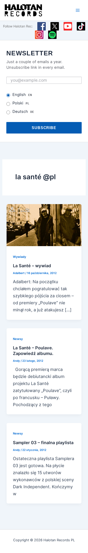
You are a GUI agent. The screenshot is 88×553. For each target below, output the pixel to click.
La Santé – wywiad (32, 265)
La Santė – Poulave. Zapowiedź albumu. (33, 350)
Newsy (18, 339)
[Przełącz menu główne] (77, 10)
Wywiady (19, 257)
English (22, 94)
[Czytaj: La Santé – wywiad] (44, 224)
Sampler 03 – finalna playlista (43, 442)
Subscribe (44, 128)
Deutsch (23, 111)
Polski (20, 103)
